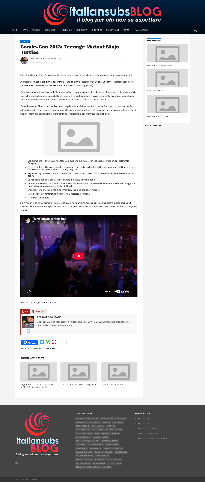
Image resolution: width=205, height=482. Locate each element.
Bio (26, 311)
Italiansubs (141, 30)
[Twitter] (28, 331)
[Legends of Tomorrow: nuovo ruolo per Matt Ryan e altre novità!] (38, 380)
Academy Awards (84, 456)
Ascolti (36, 30)
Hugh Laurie (95, 448)
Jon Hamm (80, 445)
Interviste (66, 30)
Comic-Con (49, 348)
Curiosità (81, 30)
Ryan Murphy (98, 426)
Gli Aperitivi (107, 418)
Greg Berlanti (102, 456)
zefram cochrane (49, 58)
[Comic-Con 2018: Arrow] (119, 380)
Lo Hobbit (106, 467)
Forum (127, 30)
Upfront (111, 426)
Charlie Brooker (84, 452)
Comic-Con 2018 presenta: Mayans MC (78, 384)
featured (98, 430)
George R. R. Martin (113, 448)
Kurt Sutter (112, 445)
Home (14, 30)
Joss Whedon (82, 426)
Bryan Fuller (99, 463)
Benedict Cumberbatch (87, 467)
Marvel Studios (100, 437)
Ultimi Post (40, 311)
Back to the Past (103, 452)
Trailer (106, 422)
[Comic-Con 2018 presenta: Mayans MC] (78, 380)
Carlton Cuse (114, 460)
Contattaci (112, 30)
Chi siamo (96, 30)
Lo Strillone (92, 418)
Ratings (80, 418)
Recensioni (51, 30)
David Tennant (83, 437)
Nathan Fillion (83, 463)
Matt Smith (81, 448)
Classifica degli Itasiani (87, 441)
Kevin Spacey (121, 452)
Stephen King (114, 463)
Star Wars (118, 422)
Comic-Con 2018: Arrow (112, 384)
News (25, 30)
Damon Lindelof (95, 445)
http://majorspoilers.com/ (41, 302)
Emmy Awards (102, 433)
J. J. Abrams (94, 422)
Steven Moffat (83, 430)
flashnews (81, 422)
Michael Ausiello (114, 430)
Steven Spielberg (84, 433)
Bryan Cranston (110, 441)
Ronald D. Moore (84, 460)
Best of (115, 433)
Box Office (100, 460)
